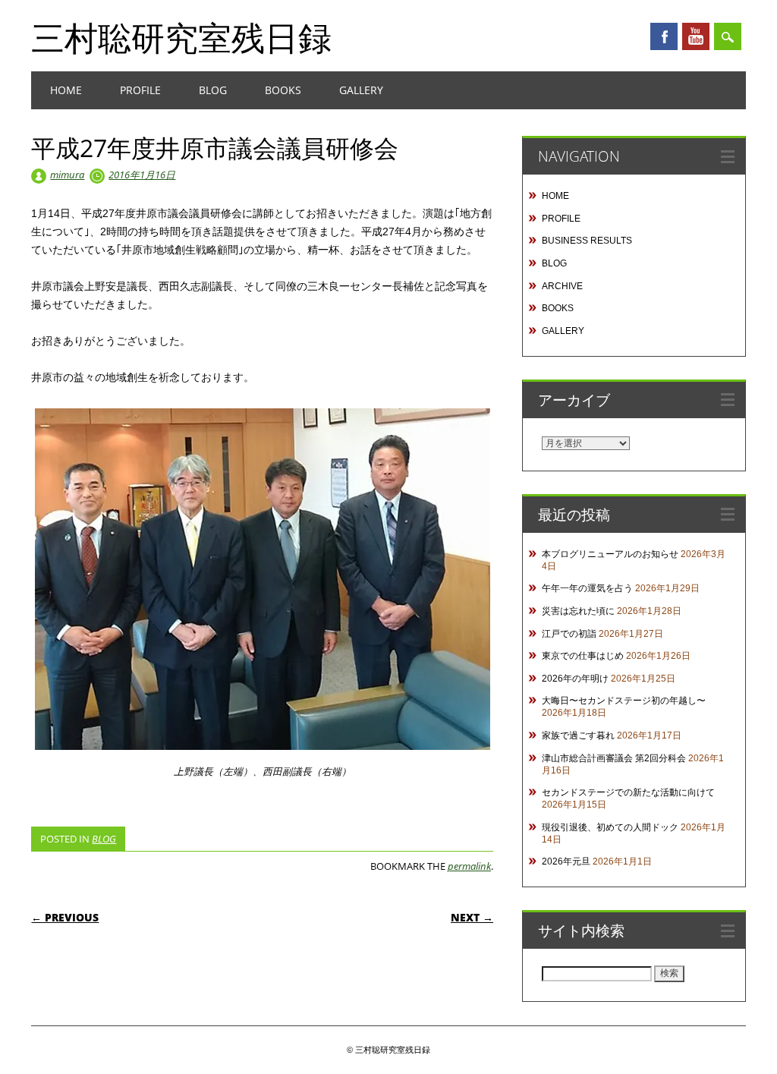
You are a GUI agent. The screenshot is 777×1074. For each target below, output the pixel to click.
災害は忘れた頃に (578, 611)
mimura (67, 174)
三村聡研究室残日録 (181, 37)
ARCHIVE (562, 286)
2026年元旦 (566, 861)
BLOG (213, 90)
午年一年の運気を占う (587, 588)
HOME (66, 90)
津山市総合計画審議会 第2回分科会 (614, 758)
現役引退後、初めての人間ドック (610, 827)
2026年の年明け (575, 678)
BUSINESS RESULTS (587, 240)
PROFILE (140, 90)
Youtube (695, 36)
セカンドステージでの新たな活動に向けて (628, 792)
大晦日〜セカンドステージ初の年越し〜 (624, 700)
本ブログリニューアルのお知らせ (610, 554)
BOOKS (283, 90)
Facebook (664, 36)
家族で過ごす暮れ (578, 735)
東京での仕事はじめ (583, 655)
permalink (469, 866)
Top (741, 1038)
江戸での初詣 (569, 633)
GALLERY (361, 90)
